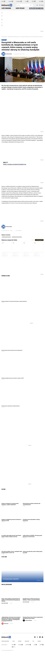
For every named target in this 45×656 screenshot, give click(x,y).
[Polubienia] (2, 12)
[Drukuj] (2, 19)
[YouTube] (42, 637)
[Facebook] (35, 637)
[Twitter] (37, 637)
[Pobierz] (2, 22)
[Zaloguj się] (37, 5)
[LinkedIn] (40, 637)
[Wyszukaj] (30, 5)
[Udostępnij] (2, 25)
